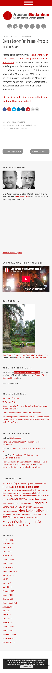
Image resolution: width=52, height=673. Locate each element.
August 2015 (8, 575)
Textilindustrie (18, 517)
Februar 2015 (8, 591)
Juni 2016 (7, 547)
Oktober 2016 (9, 543)
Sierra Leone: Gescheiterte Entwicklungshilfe (22, 412)
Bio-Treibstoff (31, 487)
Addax (5, 483)
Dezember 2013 (9, 634)
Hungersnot (39, 499)
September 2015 (10, 571)
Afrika (11, 483)
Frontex (16, 496)
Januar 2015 (8, 595)
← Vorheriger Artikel (12, 151)
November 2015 (10, 567)
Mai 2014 (7, 614)
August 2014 (8, 607)
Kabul (46, 499)
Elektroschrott (7, 493)
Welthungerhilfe (28, 521)
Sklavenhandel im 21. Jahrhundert (33, 514)
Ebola (34, 490)
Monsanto (14, 511)
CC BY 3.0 (20, 357)
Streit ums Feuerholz (11, 398)
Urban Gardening (31, 518)
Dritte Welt (21, 490)
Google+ (32, 26)
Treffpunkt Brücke (10, 402)
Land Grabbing (8, 122)
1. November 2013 (10, 36)
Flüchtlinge (8, 495)
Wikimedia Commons (38, 357)
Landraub (28, 125)
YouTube (26, 26)
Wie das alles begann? (12, 252)
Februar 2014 (8, 626)
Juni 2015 (7, 583)
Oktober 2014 (9, 599)
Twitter (43, 26)
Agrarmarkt (20, 483)
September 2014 (10, 603)
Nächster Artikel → (40, 151)
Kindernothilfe (12, 503)
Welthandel (9, 522)
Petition (17, 128)
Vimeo (21, 26)
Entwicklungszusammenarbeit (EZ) (26, 493)
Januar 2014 (8, 630)
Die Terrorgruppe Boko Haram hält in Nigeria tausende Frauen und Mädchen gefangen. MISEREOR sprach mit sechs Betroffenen (26, 419)
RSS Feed (15, 26)
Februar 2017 (8, 540)
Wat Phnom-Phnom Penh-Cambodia (18, 355)
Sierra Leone (20, 122)
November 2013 (10, 638)
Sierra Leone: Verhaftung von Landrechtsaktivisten (20, 456)
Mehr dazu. (40, 664)
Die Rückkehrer (16, 438)
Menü (26, 3)
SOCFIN (24, 128)
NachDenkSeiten (22, 196)
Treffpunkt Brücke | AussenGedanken (18, 441)
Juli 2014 (6, 610)
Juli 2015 (6, 579)
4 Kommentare (25, 36)
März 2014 (7, 622)
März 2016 (7, 555)
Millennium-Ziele (38, 507)
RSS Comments (9, 26)
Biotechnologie (8, 490)
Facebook (38, 26)
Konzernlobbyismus (25, 503)
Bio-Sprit (17, 487)
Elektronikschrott (43, 490)
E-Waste (28, 490)
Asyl (28, 483)
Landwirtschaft (10, 506)
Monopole (6, 511)
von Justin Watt (41, 355)
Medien (20, 507)
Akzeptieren (26, 667)
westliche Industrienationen (15, 525)
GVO (26, 499)
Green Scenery (18, 125)
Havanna (31, 499)
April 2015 (7, 587)
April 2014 (7, 618)
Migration (27, 506)
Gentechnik (26, 495)
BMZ (15, 490)
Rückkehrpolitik (14, 514)
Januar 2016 (8, 563)
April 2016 (7, 551)
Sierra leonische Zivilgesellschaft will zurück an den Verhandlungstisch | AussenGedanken (25, 463)
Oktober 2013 (9, 642)
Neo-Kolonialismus (33, 510)
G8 (20, 496)
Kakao (4, 504)
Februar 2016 (8, 559)
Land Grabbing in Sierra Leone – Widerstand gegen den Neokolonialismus (25, 58)
